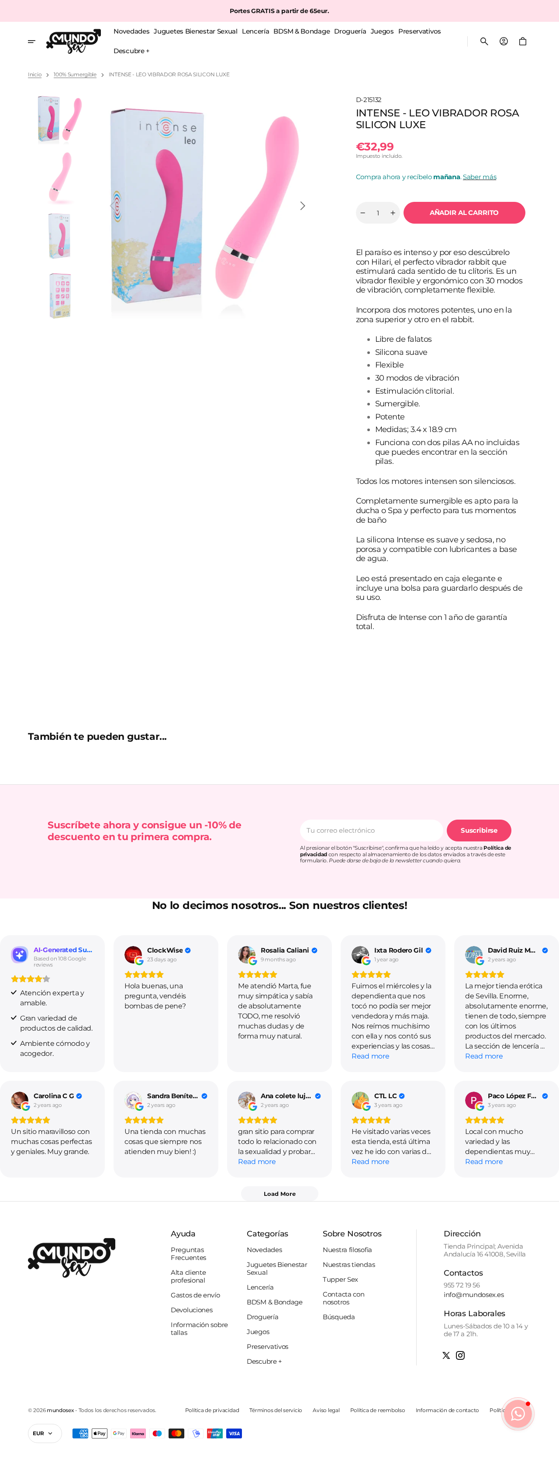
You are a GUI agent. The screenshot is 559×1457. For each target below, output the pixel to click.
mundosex (60, 1410)
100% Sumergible (75, 74)
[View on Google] (133, 954)
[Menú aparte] (37, 41)
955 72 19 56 (462, 1285)
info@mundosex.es (474, 1295)
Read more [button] (370, 1056)
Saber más (479, 177)
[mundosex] (73, 41)
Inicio (34, 74)
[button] (484, 41)
